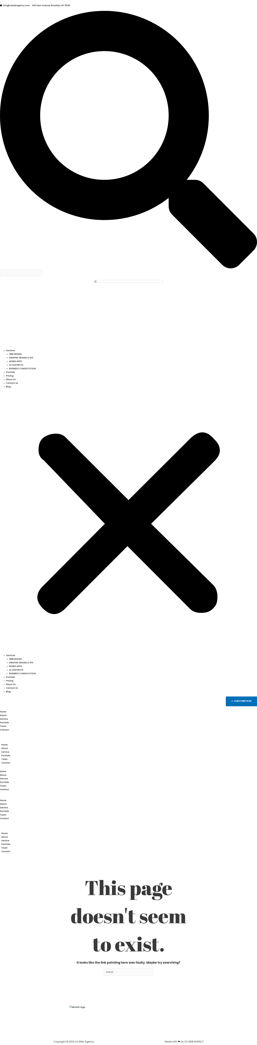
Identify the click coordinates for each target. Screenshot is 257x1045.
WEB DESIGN (15, 354)
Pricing (9, 375)
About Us (11, 379)
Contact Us (12, 383)
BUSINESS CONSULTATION (22, 368)
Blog (8, 386)
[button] (128, 140)
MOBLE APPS (15, 361)
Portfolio (10, 372)
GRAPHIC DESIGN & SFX (21, 357)
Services (10, 350)
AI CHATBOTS (16, 365)
